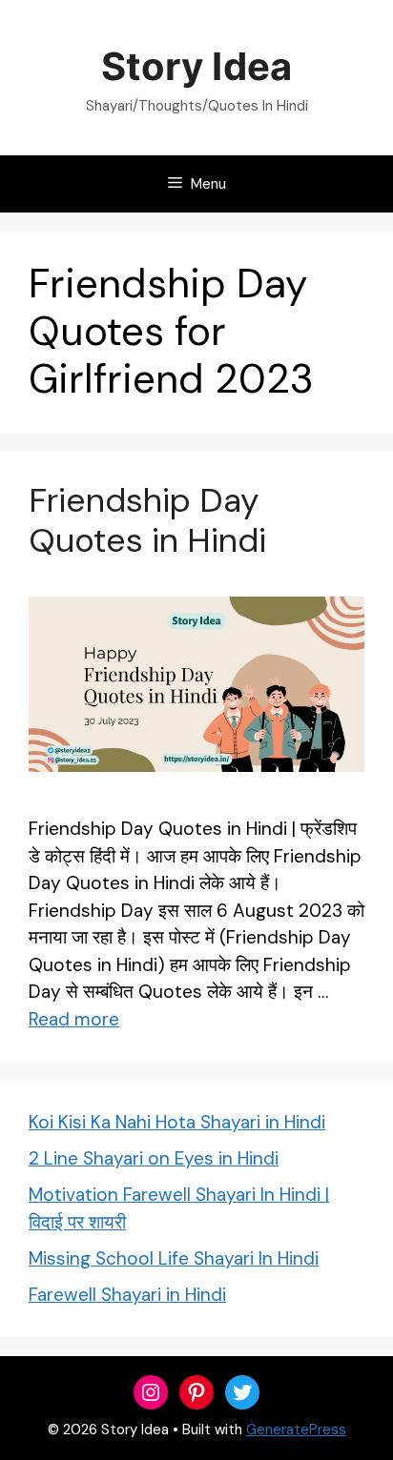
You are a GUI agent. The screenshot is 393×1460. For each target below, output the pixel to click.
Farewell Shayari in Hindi (127, 1295)
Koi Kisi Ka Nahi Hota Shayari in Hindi (177, 1122)
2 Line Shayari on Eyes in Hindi (154, 1158)
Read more (74, 1019)
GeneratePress (296, 1429)
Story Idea (196, 66)
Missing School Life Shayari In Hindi (174, 1258)
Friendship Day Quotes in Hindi (147, 520)
